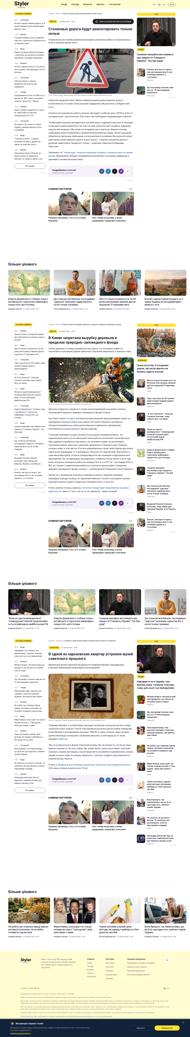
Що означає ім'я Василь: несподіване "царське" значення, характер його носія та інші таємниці (74, 302)
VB (121, 171)
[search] (153, 4)
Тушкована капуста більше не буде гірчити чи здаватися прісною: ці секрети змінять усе (28, 156)
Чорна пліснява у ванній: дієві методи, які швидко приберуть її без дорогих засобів (28, 737)
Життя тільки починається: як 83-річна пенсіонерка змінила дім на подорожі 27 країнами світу (118, 302)
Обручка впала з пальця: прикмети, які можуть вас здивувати (25, 84)
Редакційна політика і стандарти (141, 963)
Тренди (75, 4)
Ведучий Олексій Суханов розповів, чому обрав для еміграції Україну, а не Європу (27, 461)
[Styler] (21, 4)
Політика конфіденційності (138, 975)
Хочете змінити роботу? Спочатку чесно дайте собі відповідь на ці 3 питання (29, 69)
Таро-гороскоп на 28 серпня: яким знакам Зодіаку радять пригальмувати (29, 366)
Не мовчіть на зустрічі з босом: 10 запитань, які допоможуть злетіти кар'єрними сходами (29, 766)
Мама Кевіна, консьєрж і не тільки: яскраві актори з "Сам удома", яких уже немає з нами (29, 723)
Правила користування (137, 967)
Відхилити (141, 1028)
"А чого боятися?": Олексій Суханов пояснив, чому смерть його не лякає (28, 380)
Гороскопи (114, 4)
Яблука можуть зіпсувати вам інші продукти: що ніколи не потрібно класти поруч (29, 668)
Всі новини (30, 166)
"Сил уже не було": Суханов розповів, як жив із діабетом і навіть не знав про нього (27, 142)
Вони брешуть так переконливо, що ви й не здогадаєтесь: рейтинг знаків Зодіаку (29, 751)
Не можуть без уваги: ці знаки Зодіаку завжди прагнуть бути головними (27, 127)
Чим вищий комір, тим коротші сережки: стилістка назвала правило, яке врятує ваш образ (28, 694)
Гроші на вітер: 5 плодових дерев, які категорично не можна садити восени (29, 337)
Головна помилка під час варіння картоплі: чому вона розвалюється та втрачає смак (29, 41)
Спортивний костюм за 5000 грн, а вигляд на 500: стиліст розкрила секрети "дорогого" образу (29, 98)
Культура (59, 641)
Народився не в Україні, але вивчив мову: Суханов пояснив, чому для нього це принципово (28, 653)
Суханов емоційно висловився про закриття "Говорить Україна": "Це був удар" (155, 57)
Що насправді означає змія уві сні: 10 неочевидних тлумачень (160, 90)
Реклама (109, 978)
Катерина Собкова (106, 628)
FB (102, 171)
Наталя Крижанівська (62, 309)
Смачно (100, 4)
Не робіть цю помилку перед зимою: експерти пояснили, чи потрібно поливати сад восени (28, 708)
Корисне (87, 4)
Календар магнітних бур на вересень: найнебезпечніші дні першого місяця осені (27, 780)
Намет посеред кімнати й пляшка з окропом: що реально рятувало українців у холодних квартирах (29, 55)
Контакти (110, 967)
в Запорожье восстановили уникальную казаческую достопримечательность (93, 765)
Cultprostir (62, 739)
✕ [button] (183, 1022)
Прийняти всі (167, 1028)
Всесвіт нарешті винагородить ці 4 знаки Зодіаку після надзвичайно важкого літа (29, 26)
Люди (64, 4)
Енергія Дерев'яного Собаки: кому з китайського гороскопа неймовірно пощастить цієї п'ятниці (28, 302)
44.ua (50, 107)
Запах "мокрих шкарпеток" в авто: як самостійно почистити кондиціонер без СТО (29, 113)
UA (159, 5)
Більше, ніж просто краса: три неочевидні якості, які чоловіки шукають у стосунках (159, 73)
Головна (51, 14)
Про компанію (111, 975)
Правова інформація (136, 971)
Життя (58, 14)
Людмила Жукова (15, 309)
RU (164, 5)
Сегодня (70, 418)
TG (108, 171)
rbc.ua (172, 4)
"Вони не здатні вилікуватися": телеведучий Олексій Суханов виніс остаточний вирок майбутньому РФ (27, 396)
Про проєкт (110, 963)
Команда (109, 971)
